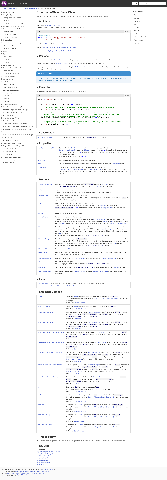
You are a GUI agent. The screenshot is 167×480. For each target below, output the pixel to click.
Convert (40, 296)
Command (77, 318)
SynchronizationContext (74, 359)
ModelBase (63, 80)
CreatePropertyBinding (45, 312)
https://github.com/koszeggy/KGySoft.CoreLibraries (32, 472)
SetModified (116, 164)
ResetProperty (42, 252)
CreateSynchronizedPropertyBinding (50, 352)
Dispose (41, 213)
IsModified (41, 164)
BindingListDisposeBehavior (12, 18)
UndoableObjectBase (43, 458)
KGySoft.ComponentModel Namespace (49, 452)
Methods (7, 98)
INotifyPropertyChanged (54, 51)
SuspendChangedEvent (45, 271)
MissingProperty (43, 167)
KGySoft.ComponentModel (28, 8)
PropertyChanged (62, 63)
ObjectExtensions (80, 303)
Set (60, 60)
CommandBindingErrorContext (13, 23)
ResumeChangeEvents (100, 271)
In (38, 387)
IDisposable (74, 51)
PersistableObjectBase (43, 456)
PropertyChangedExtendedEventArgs (71, 169)
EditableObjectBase (42, 460)
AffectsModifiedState (45, 184)
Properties (7, 96)
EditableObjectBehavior (11, 37)
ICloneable (66, 51)
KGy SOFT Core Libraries (9, 8)
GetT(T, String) (43, 239)
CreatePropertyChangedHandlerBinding (51, 332)
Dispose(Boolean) (43, 217)
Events (6, 101)
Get (55, 60)
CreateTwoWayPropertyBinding (48, 377)
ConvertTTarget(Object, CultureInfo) (106, 298)
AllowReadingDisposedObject (47, 148)
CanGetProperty (80, 67)
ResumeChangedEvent (45, 258)
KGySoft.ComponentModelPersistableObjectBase (59, 47)
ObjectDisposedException (67, 150)
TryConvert (41, 395)
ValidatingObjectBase (51, 80)
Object (47, 44)
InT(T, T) (97, 389)
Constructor (8, 93)
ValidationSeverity (9, 160)
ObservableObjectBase (45, 137)
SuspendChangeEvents (109, 258)
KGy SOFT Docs (47, 469)
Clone (39, 203)
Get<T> (73, 148)
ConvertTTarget (44, 306)
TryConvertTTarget (45, 415)
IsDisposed (86, 150)
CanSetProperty (94, 67)
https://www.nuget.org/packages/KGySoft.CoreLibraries (25, 474)
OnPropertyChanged (44, 249)
